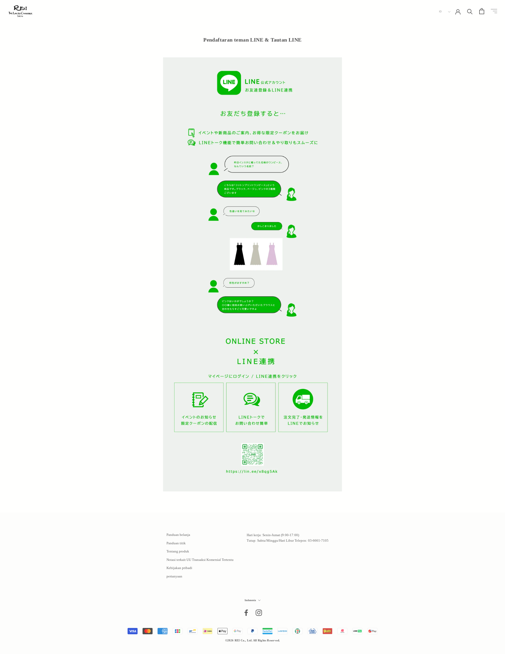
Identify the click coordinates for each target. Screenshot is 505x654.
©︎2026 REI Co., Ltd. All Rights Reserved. (252, 640)
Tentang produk (177, 551)
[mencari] (470, 11)
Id (440, 11)
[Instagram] (259, 613)
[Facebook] (246, 613)
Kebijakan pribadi (179, 568)
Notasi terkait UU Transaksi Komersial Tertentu (200, 560)
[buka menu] (494, 11)
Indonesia (250, 600)
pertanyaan (174, 576)
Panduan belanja (178, 535)
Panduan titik (176, 543)
